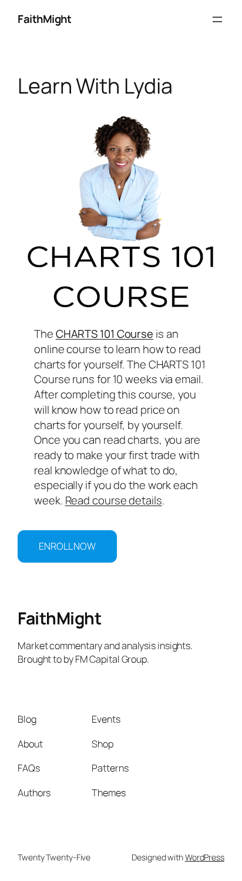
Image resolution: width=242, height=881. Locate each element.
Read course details (113, 500)
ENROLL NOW (67, 546)
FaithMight (44, 18)
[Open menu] (217, 19)
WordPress (204, 857)
